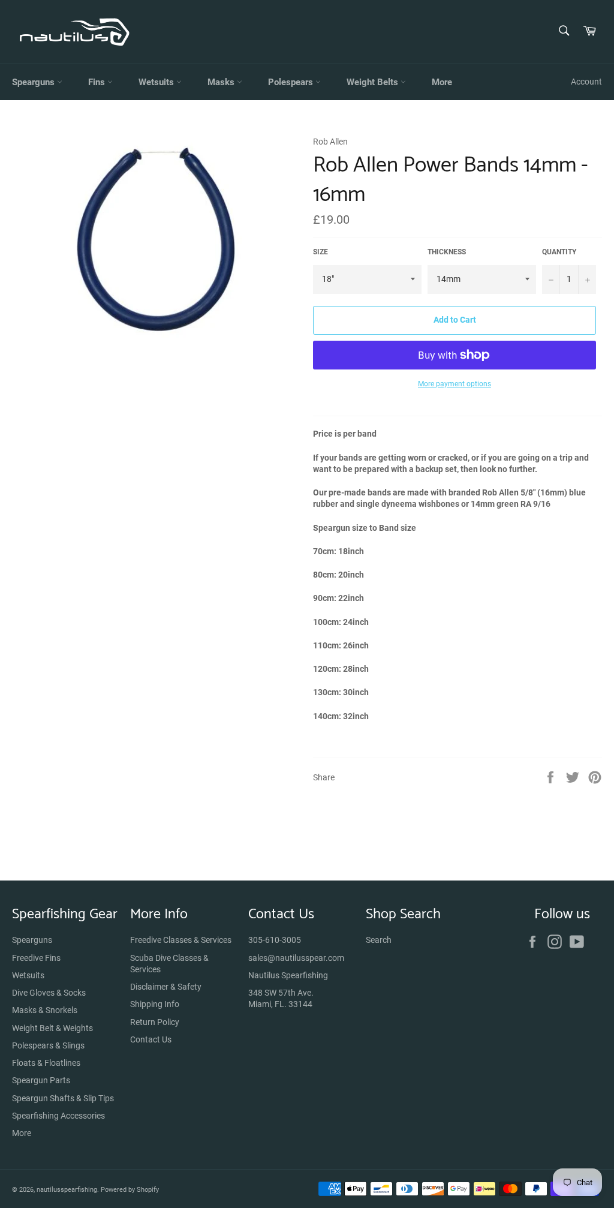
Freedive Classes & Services (180, 940)
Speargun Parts (41, 1080)
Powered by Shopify (130, 1190)
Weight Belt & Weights (52, 1028)
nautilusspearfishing (67, 1190)
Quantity (559, 252)
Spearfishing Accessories (58, 1115)
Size (320, 252)
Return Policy (154, 1022)
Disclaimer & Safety (165, 986)
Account (586, 81)
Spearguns (34, 82)
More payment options (454, 384)
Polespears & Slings (48, 1045)
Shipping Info (154, 1004)
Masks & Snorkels (44, 1010)
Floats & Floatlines (46, 1063)
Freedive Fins (36, 958)
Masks (222, 82)
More (442, 82)
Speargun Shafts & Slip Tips (63, 1098)
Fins (97, 82)
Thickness (447, 252)
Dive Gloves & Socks (49, 992)
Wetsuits (157, 82)
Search (379, 940)
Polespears (291, 82)
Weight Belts (374, 82)
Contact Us (150, 1039)
